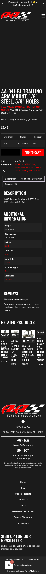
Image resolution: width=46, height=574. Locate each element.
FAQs (23, 505)
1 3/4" (7, 263)
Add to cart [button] (2, 335)
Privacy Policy (35, 559)
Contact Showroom (23, 517)
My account (23, 523)
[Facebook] (23, 421)
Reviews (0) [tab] (11, 184)
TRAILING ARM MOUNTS (28, 167)
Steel (7, 271)
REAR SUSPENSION (16, 107)
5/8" (7, 254)
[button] (2, 4)
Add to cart (33, 152)
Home (3, 107)
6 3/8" (7, 246)
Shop (23, 488)
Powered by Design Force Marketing (23, 571)
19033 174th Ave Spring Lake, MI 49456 (23, 432)
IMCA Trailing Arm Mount (27, 170)
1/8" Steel (9, 279)
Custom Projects (23, 494)
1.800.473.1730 (23, 427)
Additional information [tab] (31, 179)
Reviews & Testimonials (23, 511)
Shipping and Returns (14, 559)
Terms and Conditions (23, 565)
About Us (23, 499)
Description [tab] (10, 179)
